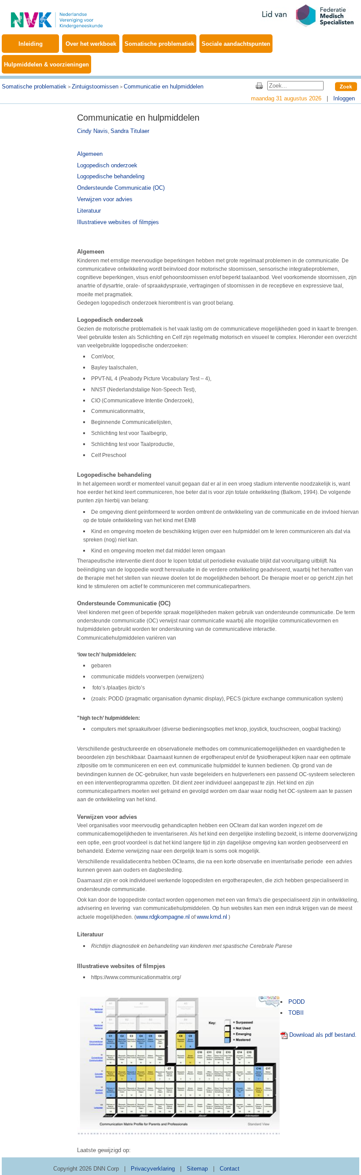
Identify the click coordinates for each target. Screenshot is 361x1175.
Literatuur (89, 210)
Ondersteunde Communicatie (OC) (121, 187)
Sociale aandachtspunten (236, 44)
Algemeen (90, 154)
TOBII (296, 1012)
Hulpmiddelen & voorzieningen (46, 64)
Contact (229, 1168)
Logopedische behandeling (110, 176)
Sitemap (197, 1168)
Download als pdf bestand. (323, 1034)
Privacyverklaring (153, 1168)
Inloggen (344, 98)
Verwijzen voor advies (105, 199)
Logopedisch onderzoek (107, 165)
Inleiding (30, 44)
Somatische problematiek (159, 44)
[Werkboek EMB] (57, 15)
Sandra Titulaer (130, 131)
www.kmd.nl (212, 916)
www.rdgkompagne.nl (163, 916)
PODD (296, 1001)
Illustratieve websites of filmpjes (118, 222)
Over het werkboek (91, 44)
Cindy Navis (92, 131)
